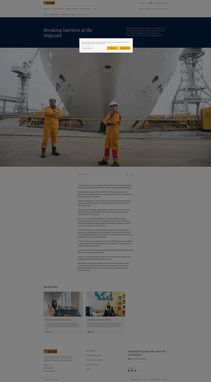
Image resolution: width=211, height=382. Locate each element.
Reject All (112, 48)
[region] (106, 45)
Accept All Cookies (124, 48)
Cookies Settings (87, 48)
